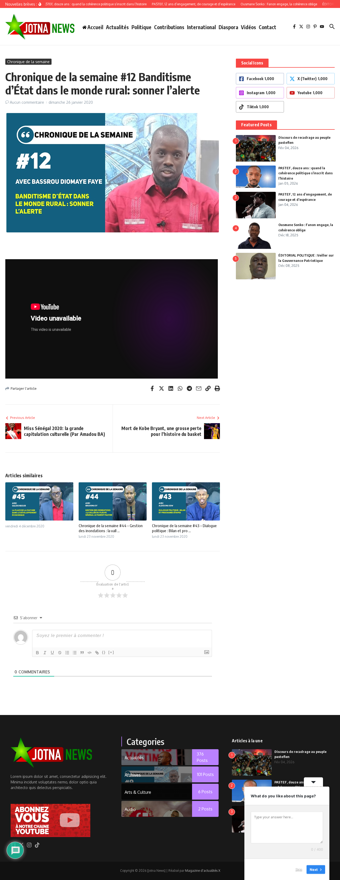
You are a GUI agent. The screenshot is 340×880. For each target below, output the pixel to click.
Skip (298, 869)
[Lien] (97, 652)
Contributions (169, 27)
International (201, 27)
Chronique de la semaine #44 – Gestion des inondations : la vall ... (111, 528)
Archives (133, 775)
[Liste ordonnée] (67, 652)
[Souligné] (52, 652)
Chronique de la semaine (28, 61)
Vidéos (248, 27)
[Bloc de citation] (82, 652)
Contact (267, 27)
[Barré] (59, 652)
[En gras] (37, 652)
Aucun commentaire (27, 102)
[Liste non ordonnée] (74, 652)
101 (205, 774)
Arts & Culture (138, 792)
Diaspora (228, 27)
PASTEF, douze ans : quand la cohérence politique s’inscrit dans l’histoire (305, 173)
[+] (111, 652)
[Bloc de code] (89, 652)
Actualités (117, 27)
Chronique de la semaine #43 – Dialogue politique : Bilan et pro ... (184, 528)
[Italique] (45, 652)
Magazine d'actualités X (202, 871)
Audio (130, 809)
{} (104, 652)
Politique (141, 27)
